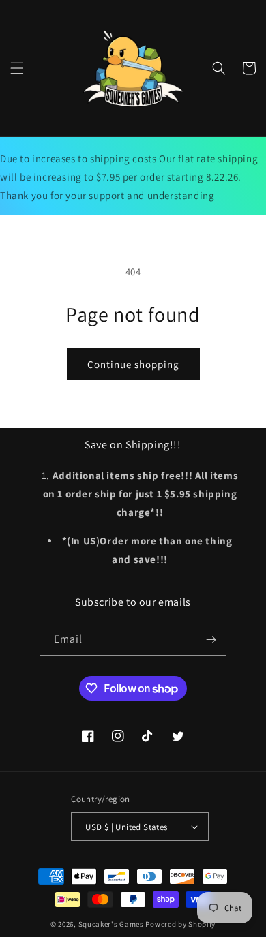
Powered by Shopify (180, 924)
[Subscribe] (211, 640)
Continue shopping (133, 364)
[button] (17, 68)
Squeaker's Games (112, 924)
